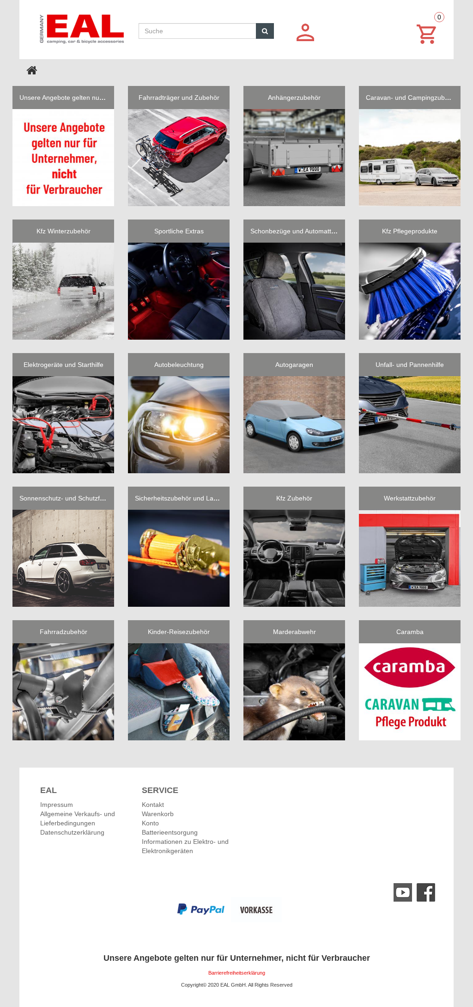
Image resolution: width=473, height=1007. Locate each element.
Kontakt (153, 804)
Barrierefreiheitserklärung (236, 973)
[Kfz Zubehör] (294, 558)
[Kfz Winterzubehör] (63, 291)
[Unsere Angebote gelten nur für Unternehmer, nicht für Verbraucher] (63, 157)
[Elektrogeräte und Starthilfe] (63, 424)
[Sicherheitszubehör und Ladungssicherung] (179, 558)
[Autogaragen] (294, 424)
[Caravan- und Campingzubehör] (410, 157)
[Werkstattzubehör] (410, 558)
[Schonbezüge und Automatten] (294, 291)
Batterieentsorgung (170, 832)
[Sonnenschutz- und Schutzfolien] (63, 558)
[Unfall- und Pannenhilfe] (410, 424)
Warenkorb (158, 814)
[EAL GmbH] (81, 27)
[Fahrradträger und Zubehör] (179, 157)
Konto (150, 823)
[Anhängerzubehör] (294, 157)
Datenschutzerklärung (72, 832)
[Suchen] (265, 31)
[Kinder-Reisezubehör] (179, 691)
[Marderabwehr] (294, 691)
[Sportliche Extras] (179, 291)
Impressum (56, 804)
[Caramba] (410, 691)
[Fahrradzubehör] (63, 691)
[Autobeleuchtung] (179, 424)
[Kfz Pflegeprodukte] (410, 291)
